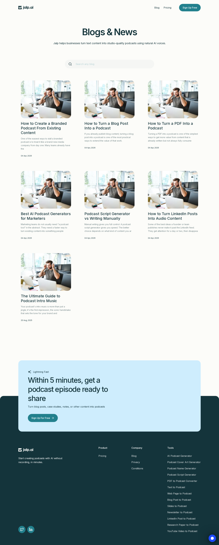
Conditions (137, 468)
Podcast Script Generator (181, 474)
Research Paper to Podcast (182, 524)
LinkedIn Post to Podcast (181, 518)
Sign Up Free (190, 7)
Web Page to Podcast (179, 493)
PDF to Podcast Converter (182, 480)
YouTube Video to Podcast (182, 531)
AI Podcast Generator (179, 455)
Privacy (135, 462)
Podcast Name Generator (181, 468)
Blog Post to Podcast (179, 499)
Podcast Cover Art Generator (184, 462)
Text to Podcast (176, 487)
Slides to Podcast (177, 506)
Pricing (167, 7)
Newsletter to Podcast (179, 512)
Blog (156, 7)
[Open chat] (212, 538)
